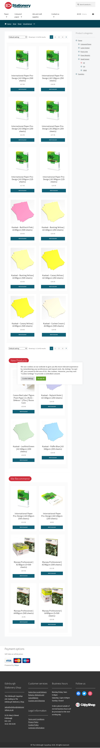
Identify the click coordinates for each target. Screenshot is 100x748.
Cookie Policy (33, 725)
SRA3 (85, 70)
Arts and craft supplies (37, 15)
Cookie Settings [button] (27, 378)
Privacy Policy (33, 722)
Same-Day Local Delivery (37, 692)
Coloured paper (18, 15)
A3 (84, 63)
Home (9, 24)
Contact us (55, 14)
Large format (85, 48)
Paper (6, 14)
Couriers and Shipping (36, 701)
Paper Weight (85, 55)
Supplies (81, 74)
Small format (27, 24)
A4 (84, 66)
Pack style (84, 52)
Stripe (16, 665)
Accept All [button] (41, 378)
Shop (14, 24)
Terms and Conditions (36, 719)
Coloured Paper (86, 44)
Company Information (36, 728)
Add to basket (22, 89)
